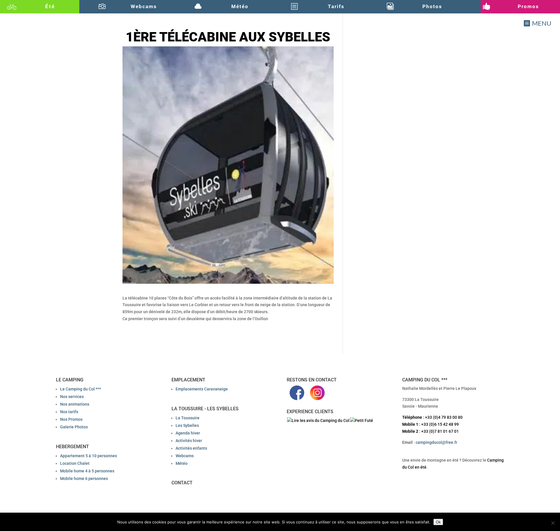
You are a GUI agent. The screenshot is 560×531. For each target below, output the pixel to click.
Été (50, 6)
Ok (438, 522)
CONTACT (182, 483)
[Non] (553, 523)
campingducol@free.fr (436, 442)
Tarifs (336, 6)
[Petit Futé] (361, 420)
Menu (541, 23)
